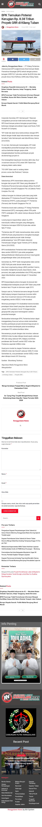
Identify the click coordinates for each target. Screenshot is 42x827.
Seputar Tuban (34, 791)
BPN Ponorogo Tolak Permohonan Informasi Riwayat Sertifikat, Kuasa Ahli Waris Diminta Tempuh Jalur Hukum (20, 97)
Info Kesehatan (7, 801)
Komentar (5, 448)
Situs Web (5, 492)
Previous (5, 656)
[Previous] (19, 111)
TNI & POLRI (33, 799)
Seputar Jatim (20, 810)
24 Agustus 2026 (22, 775)
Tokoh (31, 802)
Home (3, 11)
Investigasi (21, 761)
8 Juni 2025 (25, 27)
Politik (17, 807)
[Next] (22, 111)
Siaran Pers (33, 794)
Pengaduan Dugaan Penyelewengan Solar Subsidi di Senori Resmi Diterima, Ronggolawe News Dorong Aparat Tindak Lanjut (21, 533)
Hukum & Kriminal (5, 795)
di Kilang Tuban (8, 374)
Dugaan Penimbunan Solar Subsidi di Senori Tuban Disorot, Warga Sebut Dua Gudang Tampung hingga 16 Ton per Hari (21, 541)
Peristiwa (18, 805)
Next (37, 656)
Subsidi (31, 797)
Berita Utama (10, 11)
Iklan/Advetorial (7, 798)
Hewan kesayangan (6, 790)
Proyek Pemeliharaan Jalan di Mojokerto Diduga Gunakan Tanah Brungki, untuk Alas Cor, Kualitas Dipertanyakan (21, 574)
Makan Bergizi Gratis (20, 788)
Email (4, 483)
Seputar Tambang (32, 788)
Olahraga (18, 794)
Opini (17, 797)
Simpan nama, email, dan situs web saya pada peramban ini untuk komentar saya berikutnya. (20, 505)
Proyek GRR (18, 374)
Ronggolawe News (12, 27)
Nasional (18, 791)
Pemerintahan (20, 799)
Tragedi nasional (32, 805)
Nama (4, 474)
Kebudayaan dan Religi (7, 807)
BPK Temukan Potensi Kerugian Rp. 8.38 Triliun (21, 372)
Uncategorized (34, 809)
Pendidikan (19, 802)
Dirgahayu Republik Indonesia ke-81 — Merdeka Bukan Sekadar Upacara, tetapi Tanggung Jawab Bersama (19, 89)
